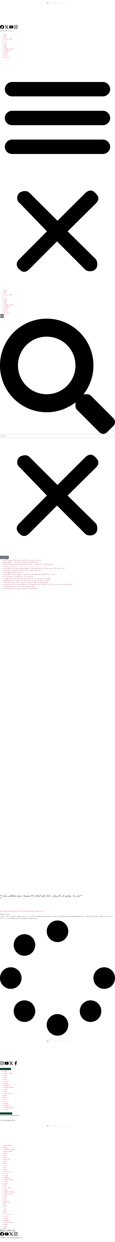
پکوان (4, 1163)
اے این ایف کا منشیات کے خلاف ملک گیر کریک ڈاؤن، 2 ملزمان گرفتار (22, 570)
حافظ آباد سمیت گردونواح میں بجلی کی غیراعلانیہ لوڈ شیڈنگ (20, 588)
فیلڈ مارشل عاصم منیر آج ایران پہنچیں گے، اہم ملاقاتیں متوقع (20, 562)
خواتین (5, 34)
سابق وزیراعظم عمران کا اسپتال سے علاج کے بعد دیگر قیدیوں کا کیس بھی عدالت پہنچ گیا (28, 564)
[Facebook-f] (16, 1063)
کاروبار (5, 45)
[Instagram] (16, 27)
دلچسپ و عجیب (8, 38)
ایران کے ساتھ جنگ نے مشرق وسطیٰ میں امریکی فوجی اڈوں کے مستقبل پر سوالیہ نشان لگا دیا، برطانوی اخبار (34, 568)
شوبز (4, 43)
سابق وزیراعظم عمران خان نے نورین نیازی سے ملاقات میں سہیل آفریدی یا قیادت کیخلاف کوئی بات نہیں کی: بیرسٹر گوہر (37, 584)
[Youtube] (11, 27)
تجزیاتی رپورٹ (7, 1145)
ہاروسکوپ (6, 40)
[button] (57, 174)
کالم (4, 36)
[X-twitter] (7, 27)
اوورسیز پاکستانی (8, 49)
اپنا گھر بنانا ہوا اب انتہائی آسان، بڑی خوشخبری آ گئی (18, 576)
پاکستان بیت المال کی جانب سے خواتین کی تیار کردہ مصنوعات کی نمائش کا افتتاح (26, 580)
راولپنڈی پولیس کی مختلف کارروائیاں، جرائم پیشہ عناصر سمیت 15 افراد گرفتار (25, 582)
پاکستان (5, 53)
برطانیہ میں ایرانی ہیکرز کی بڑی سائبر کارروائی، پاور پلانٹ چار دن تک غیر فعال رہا (26, 578)
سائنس (5, 1153)
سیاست (5, 1089)
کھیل (4, 47)
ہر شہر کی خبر (7, 1171)
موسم (5, 1075)
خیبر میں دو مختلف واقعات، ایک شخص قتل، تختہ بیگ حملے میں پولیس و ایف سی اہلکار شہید (29, 574)
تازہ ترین (5, 55)
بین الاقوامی (6, 51)
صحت (5, 1079)
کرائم (4, 1167)
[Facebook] (2, 27)
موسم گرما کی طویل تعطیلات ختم (13, 572)
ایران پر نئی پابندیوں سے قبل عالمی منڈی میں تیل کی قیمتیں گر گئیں (22, 560)
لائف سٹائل (6, 1159)
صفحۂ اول (6, 57)
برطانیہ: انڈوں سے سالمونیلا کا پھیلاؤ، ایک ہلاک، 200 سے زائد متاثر (25, 566)
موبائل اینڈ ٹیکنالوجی (9, 1149)
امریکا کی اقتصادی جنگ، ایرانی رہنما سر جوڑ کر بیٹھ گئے (19, 586)
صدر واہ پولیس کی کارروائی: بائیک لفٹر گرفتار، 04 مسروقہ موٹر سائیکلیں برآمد (22, 911)
